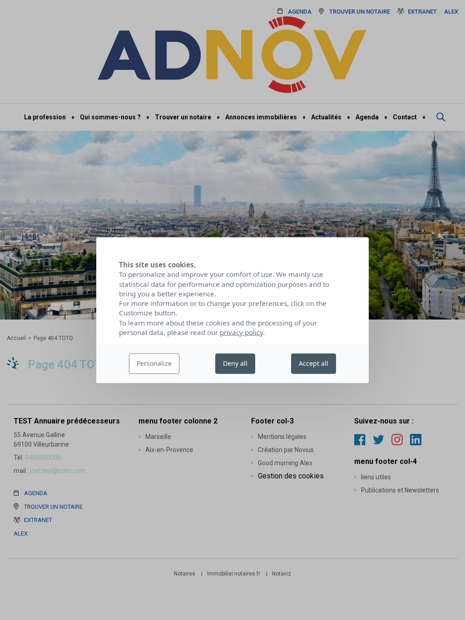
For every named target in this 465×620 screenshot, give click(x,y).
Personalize (154, 363)
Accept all (313, 363)
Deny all (235, 363)
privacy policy (241, 332)
